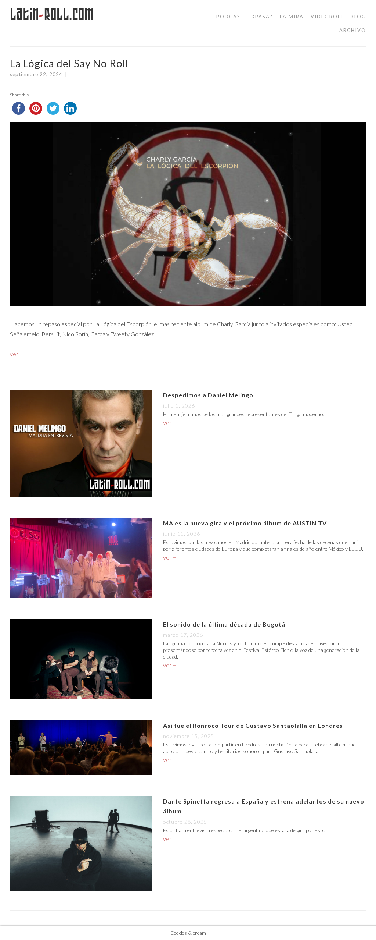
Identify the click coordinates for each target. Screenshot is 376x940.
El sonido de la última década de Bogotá (224, 624)
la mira (292, 16)
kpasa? (262, 16)
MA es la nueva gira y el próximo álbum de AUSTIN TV (245, 522)
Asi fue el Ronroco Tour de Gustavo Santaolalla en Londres (253, 725)
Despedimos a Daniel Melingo (208, 394)
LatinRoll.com (52, 14)
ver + (16, 353)
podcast (230, 16)
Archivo (352, 30)
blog (358, 16)
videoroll (327, 16)
